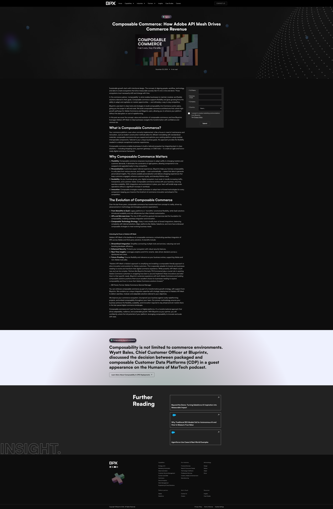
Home (120, 3)
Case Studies (169, 3)
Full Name (192, 90)
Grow (205, 473)
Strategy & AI (161, 466)
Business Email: (192, 96)
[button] (129, 3)
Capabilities (128, 3)
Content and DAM (163, 475)
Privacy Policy (198, 117)
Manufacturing (185, 478)
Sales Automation (163, 470)
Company (192, 102)
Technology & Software (187, 470)
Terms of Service (208, 506)
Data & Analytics (162, 480)
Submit (205, 123)
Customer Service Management (166, 473)
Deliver (205, 468)
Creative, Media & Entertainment (189, 475)
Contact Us (184, 493)
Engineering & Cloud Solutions (166, 485)
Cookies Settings (219, 506)
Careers (178, 3)
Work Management (163, 483)
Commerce (161, 478)
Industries (140, 3)
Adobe (160, 493)
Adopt (205, 470)
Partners (150, 3)
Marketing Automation (164, 468)
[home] (111, 3)
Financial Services (185, 466)
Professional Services (186, 473)
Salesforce (161, 496)
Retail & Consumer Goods (188, 468)
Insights (160, 3)
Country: (192, 107)
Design (205, 466)
